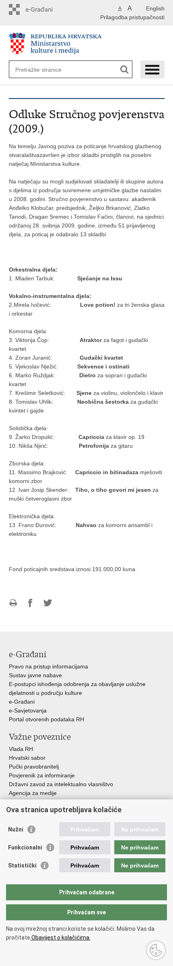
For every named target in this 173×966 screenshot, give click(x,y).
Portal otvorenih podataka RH (46, 719)
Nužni (15, 829)
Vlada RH (21, 749)
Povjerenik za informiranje (42, 775)
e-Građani (22, 701)
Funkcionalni (25, 847)
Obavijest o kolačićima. (60, 937)
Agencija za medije (33, 793)
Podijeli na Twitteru (47, 603)
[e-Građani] (43, 9)
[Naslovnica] (87, 43)
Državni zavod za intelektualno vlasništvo (61, 784)
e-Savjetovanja (28, 710)
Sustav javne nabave (35, 675)
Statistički (22, 865)
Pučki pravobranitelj (34, 766)
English (155, 8)
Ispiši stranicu (13, 603)
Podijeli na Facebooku (30, 603)
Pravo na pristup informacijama (48, 666)
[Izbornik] (152, 69)
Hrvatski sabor (27, 758)
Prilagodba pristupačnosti (132, 17)
